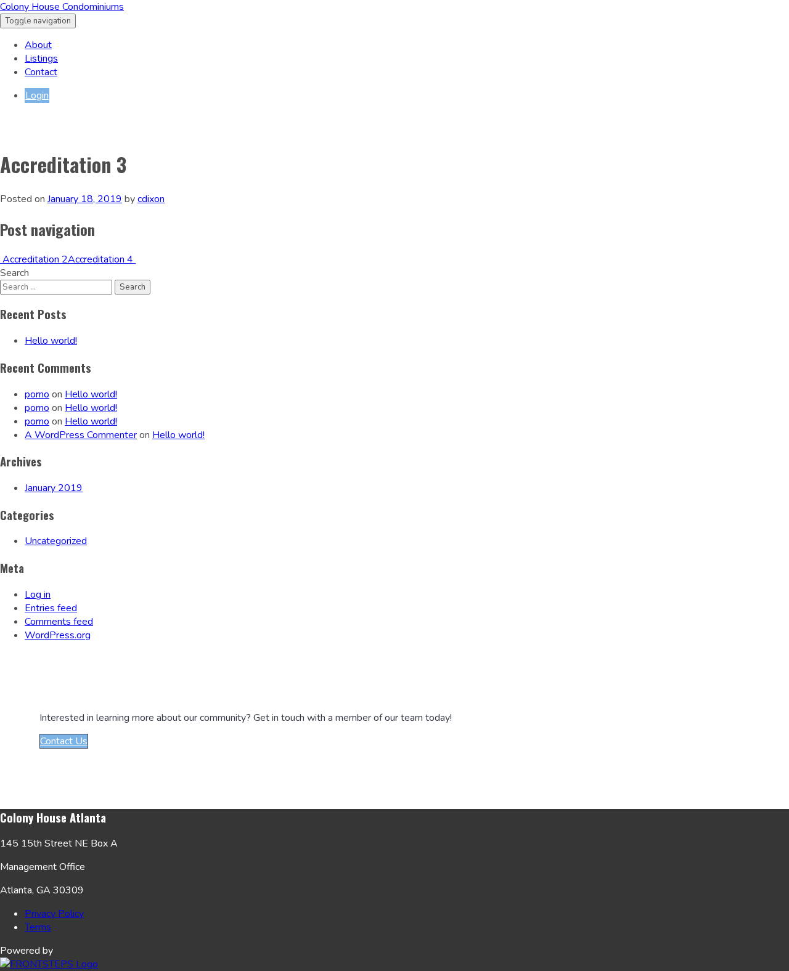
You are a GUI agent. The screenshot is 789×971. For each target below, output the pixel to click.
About (38, 45)
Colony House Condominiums (62, 7)
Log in (38, 594)
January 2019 (54, 488)
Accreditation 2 (34, 259)
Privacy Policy (54, 913)
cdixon (151, 199)
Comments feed (59, 621)
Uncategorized (56, 541)
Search (14, 273)
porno (37, 394)
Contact (41, 72)
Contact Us (64, 741)
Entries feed (51, 608)
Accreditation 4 (102, 259)
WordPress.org (58, 635)
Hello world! (51, 340)
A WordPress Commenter (81, 435)
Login (37, 95)
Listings (41, 58)
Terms (38, 927)
